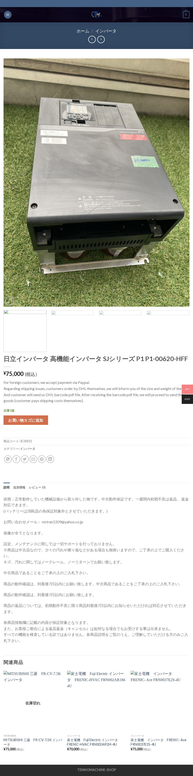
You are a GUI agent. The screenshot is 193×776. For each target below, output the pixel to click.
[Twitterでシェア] (25, 459)
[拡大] (9, 300)
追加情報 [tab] (19, 487)
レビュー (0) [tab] (37, 487)
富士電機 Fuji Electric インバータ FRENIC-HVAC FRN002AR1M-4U (94, 742)
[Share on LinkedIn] (50, 459)
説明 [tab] (7, 487)
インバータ (106, 30)
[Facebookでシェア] (16, 459)
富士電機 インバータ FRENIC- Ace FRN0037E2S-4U (158, 742)
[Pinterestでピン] (42, 459)
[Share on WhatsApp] (8, 459)
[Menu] (8, 15)
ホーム (82, 30)
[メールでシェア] (33, 459)
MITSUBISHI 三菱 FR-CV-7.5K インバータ (33, 742)
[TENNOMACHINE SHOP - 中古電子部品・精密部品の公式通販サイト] (96, 14)
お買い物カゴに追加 (25, 420)
